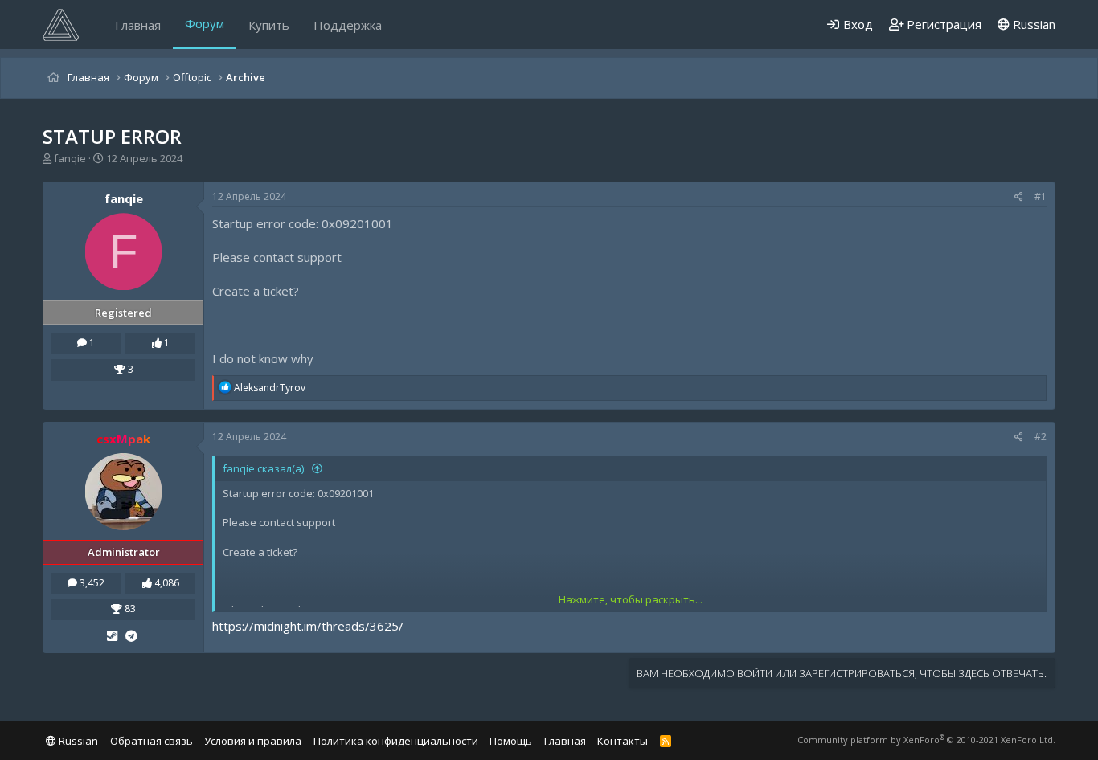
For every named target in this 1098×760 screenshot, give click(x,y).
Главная (138, 25)
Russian (1032, 24)
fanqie (70, 158)
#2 (1040, 436)
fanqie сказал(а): (264, 468)
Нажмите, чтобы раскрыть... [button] (631, 599)
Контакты (622, 740)
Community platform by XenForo (926, 739)
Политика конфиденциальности (395, 740)
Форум (204, 23)
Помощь (511, 740)
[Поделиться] (1019, 197)
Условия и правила (252, 740)
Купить (268, 25)
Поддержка (347, 25)
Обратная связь (151, 740)
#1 (1040, 196)
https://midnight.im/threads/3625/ (308, 626)
